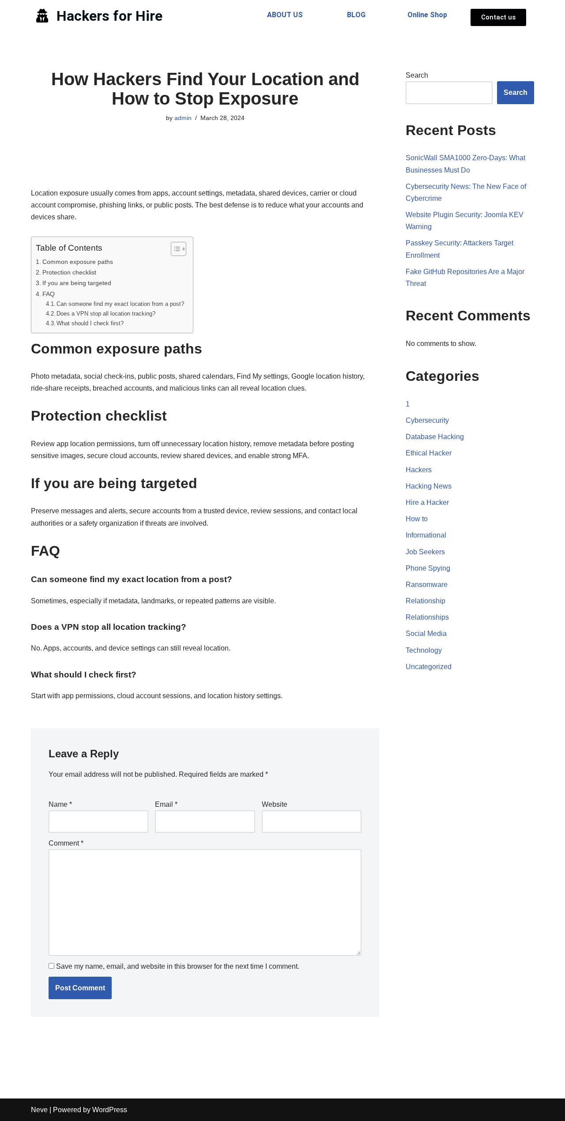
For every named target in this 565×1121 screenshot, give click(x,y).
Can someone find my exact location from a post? (120, 304)
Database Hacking (435, 436)
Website (274, 804)
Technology (424, 650)
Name (60, 804)
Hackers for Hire (109, 16)
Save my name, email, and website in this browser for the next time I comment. (177, 966)
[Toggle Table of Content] (174, 248)
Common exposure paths (77, 261)
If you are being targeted (76, 282)
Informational (426, 535)
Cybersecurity (427, 420)
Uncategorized (429, 666)
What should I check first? (90, 323)
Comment (66, 843)
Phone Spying (428, 568)
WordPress (109, 1109)
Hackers (419, 470)
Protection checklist (69, 272)
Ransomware (427, 584)
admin (183, 117)
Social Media (426, 633)
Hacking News (429, 486)
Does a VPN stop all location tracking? (105, 313)
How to (417, 519)
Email (166, 804)
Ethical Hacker (429, 453)
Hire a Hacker (427, 502)
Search (417, 75)
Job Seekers (425, 552)
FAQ (48, 293)
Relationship (425, 601)
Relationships (427, 617)
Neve (39, 1109)
